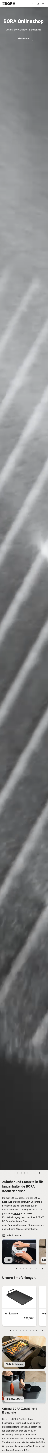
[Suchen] (32, 3)
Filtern (16, 1213)
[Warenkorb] (37, 3)
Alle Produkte (23, 38)
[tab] (17, 1173)
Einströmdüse (15, 1225)
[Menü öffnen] (43, 3)
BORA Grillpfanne (33, 1202)
